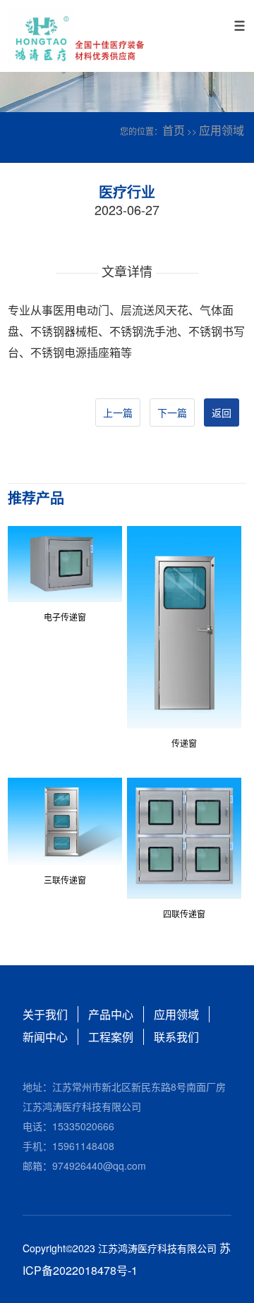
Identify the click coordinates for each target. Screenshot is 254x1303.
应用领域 (221, 130)
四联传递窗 (184, 913)
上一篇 (118, 412)
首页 (173, 130)
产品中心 (110, 1014)
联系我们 (176, 1037)
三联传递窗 (65, 880)
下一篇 (172, 412)
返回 (221, 412)
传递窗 (184, 743)
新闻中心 (45, 1037)
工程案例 (110, 1037)
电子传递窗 (65, 617)
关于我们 (45, 1014)
